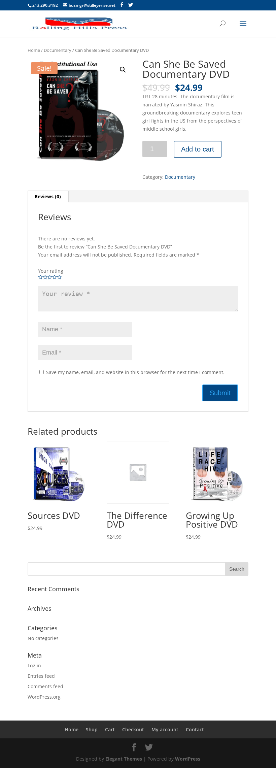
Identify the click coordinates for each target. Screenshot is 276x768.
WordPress (187, 759)
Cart (110, 729)
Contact (195, 729)
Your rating (50, 271)
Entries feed (41, 676)
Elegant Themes (123, 759)
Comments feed (45, 686)
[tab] (48, 196)
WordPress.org (44, 697)
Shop (92, 729)
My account (164, 729)
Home (34, 50)
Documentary (57, 50)
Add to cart (197, 149)
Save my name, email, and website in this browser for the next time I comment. (135, 372)
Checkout (133, 729)
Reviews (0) (48, 196)
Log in (34, 665)
